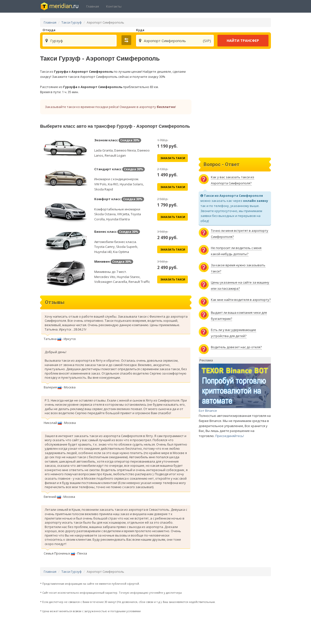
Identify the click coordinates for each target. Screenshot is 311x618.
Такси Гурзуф (71, 22)
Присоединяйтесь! (229, 436)
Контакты (113, 6)
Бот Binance (208, 410)
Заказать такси (172, 158)
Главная (92, 6)
